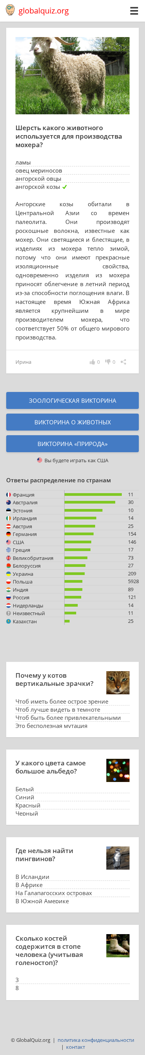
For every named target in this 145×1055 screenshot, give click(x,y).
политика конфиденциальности (96, 1039)
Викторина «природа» (72, 444)
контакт (75, 1046)
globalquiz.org (44, 10)
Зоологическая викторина (72, 400)
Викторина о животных (72, 422)
